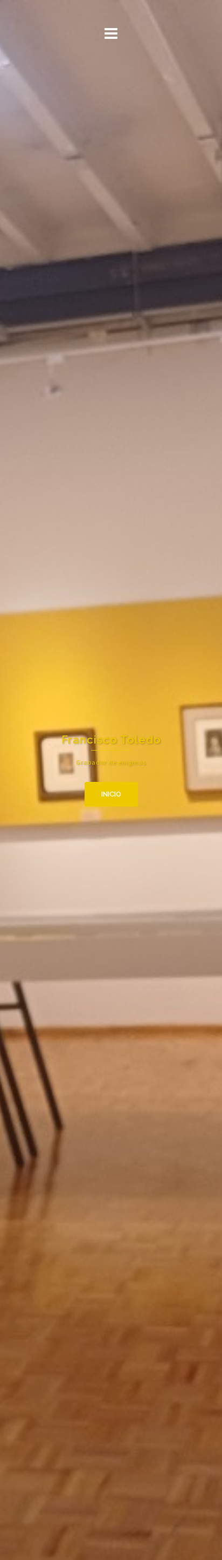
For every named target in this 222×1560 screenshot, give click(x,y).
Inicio (111, 794)
